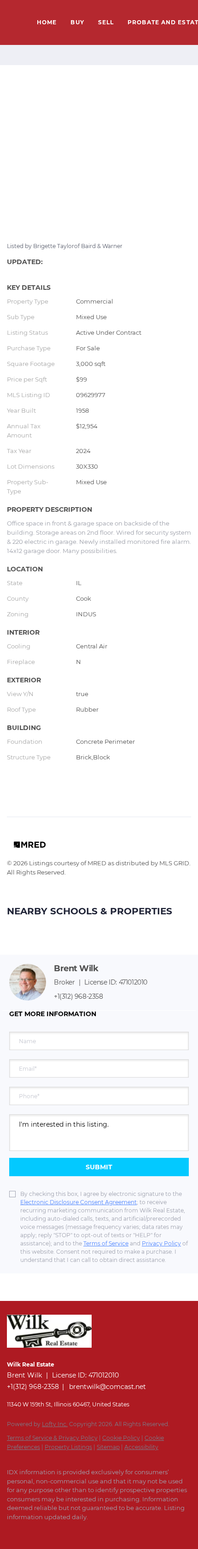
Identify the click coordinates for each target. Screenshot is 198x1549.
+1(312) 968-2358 (78, 996)
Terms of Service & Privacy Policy (52, 1437)
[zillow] (66, 1530)
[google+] (85, 1530)
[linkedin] (30, 1530)
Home (47, 22)
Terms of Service (105, 1243)
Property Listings (68, 1447)
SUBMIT (99, 1167)
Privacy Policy (161, 1243)
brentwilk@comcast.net (107, 1387)
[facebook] (11, 1530)
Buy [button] (77, 22)
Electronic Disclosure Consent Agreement (78, 1202)
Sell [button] (106, 22)
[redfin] (103, 1530)
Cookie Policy (121, 1437)
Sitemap (108, 1447)
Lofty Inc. (55, 1424)
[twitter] (48, 1530)
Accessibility (141, 1447)
